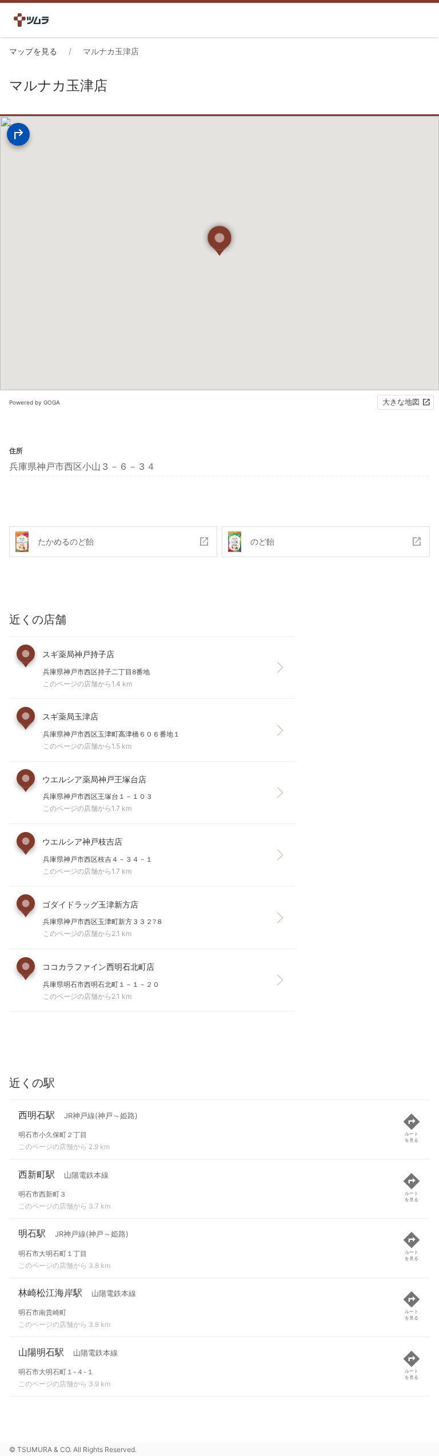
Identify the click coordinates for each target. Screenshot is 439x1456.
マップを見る (33, 51)
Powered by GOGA (34, 402)
